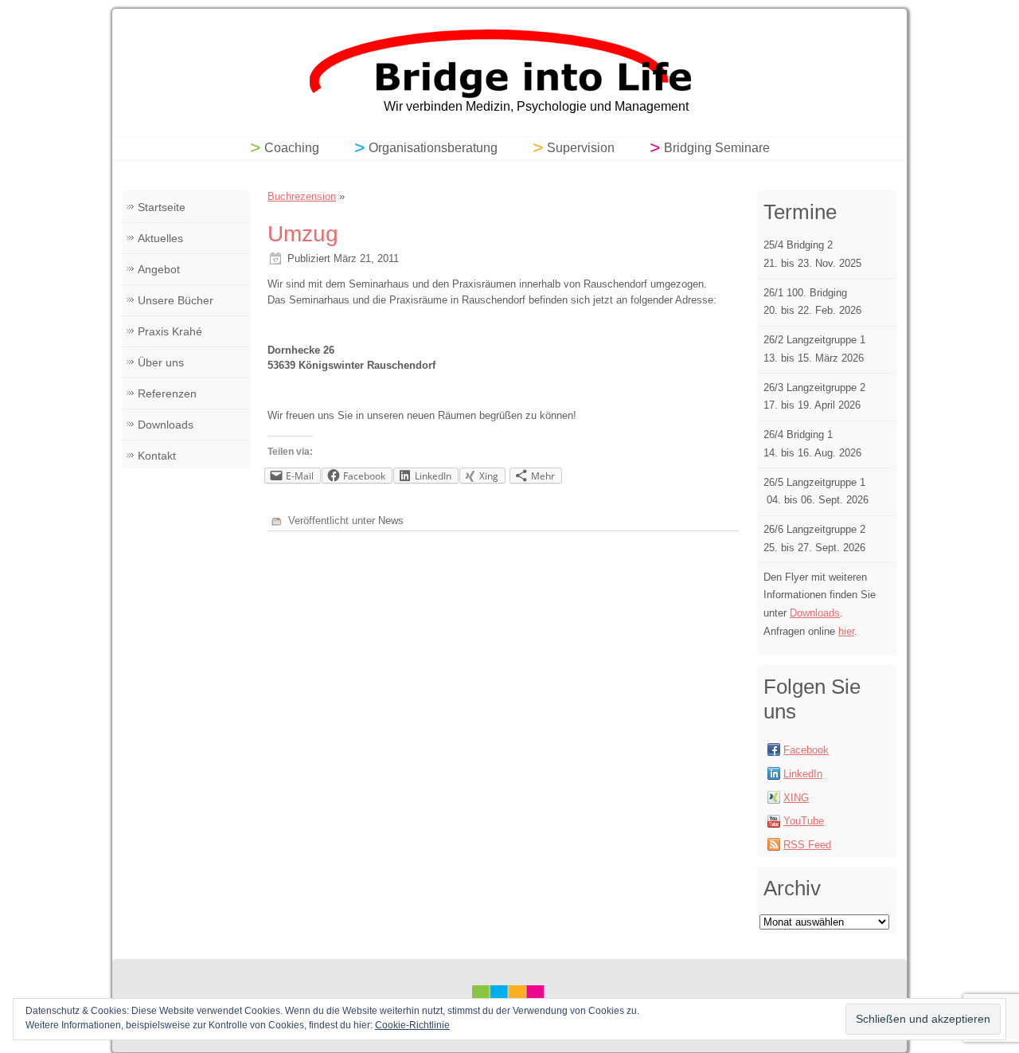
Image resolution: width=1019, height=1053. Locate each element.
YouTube (803, 821)
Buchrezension (301, 196)
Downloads (165, 424)
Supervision (581, 148)
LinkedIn (802, 774)
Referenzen (167, 393)
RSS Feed (807, 845)
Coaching (291, 148)
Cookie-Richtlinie (412, 1025)
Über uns (161, 362)
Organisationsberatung (433, 148)
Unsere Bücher (175, 300)
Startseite (161, 207)
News (391, 520)
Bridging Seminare (717, 148)
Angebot (159, 269)
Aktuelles (160, 238)
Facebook (806, 750)
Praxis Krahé (170, 331)
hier (846, 631)
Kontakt (157, 455)
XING (796, 798)
